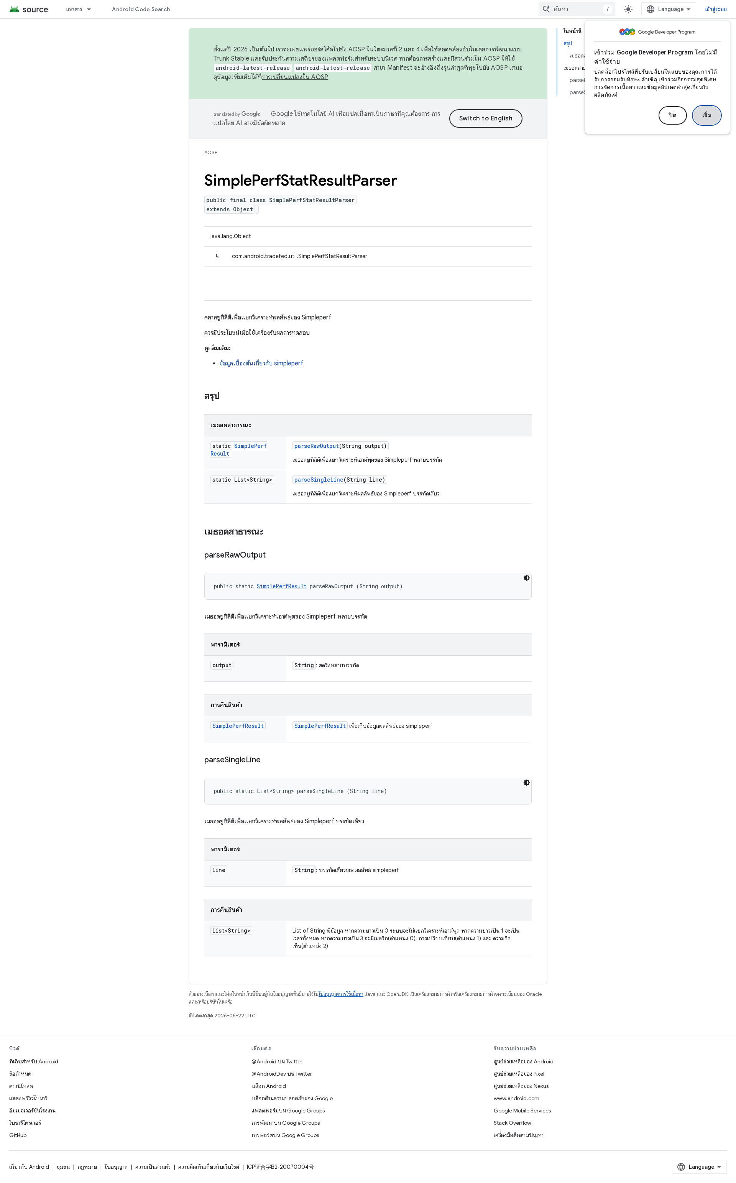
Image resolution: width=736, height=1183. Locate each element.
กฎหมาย (87, 1167)
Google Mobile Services (522, 1110)
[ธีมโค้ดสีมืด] (526, 577)
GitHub (17, 1135)
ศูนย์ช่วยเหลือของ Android (524, 1061)
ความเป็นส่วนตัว (153, 1167)
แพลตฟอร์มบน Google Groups (288, 1110)
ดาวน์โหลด (21, 1086)
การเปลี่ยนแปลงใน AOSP (295, 77)
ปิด (673, 115)
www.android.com (516, 1098)
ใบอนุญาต (116, 1167)
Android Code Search (141, 9)
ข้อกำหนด (20, 1073)
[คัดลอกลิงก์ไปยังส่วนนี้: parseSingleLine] (268, 760)
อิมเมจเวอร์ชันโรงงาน (32, 1110)
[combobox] (577, 9)
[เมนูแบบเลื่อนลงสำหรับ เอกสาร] (92, 9)
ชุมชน (63, 1167)
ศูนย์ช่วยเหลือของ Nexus (521, 1086)
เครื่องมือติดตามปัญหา (519, 1135)
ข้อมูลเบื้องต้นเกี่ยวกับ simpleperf (261, 363)
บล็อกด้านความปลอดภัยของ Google (292, 1098)
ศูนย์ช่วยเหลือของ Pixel (519, 1073)
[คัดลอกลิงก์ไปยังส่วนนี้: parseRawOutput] (273, 555)
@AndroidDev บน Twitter (281, 1073)
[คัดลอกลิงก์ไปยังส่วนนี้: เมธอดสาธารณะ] (271, 532)
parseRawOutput (316, 445)
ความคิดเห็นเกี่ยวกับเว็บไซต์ (208, 1167)
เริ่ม (707, 115)
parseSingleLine (318, 479)
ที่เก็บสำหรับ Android (33, 1061)
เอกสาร (74, 9)
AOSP (210, 152)
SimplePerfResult (282, 586)
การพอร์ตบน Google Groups (285, 1135)
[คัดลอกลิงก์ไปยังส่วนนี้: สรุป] (227, 396)
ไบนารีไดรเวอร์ (25, 1122)
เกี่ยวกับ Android (29, 1167)
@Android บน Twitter (276, 1061)
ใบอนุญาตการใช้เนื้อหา (341, 994)
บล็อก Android (268, 1086)
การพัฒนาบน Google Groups (285, 1122)
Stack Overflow (512, 1122)
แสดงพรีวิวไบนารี (28, 1098)
